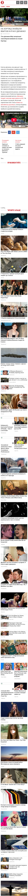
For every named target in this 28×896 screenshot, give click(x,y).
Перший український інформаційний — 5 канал (2, 2)
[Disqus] (14, 187)
